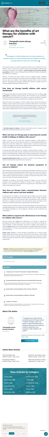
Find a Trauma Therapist (24, 121)
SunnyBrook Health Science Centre (11, 158)
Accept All (12, 433)
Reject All (5, 433)
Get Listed (42, 3)
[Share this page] (45, 45)
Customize (24, 433)
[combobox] (24, 261)
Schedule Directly (29, 340)
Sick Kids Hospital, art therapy (11, 128)
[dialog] (14, 429)
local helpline (35, 251)
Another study (6, 232)
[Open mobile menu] (47, 3)
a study (9, 226)
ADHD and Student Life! (9, 355)
